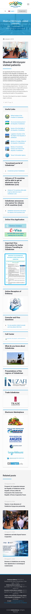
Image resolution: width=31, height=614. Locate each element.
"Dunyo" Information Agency (18, 155)
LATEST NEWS (17, 26)
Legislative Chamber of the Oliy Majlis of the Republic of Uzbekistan (18, 135)
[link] (15, 230)
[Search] (5, 11)
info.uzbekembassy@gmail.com (12, 602)
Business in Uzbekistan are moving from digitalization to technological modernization (15, 564)
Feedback (24, 602)
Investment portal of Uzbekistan (16, 171)
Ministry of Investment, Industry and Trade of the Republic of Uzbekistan (17, 148)
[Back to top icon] (28, 611)
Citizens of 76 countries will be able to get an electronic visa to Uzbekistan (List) (17, 192)
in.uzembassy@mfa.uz (18, 601)
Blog (8, 26)
